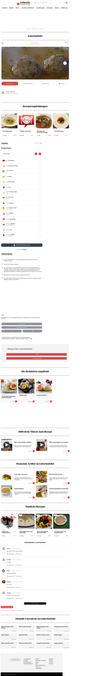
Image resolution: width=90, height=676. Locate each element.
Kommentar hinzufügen (7, 607)
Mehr (31, 338)
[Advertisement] (35, 415)
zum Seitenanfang (15, 659)
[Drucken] (32, 331)
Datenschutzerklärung (40, 665)
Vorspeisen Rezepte (25, 337)
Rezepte (4, 8)
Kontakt (37, 659)
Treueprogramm (27, 659)
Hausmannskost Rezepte (9, 338)
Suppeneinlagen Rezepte (22, 338)
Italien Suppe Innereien (25, 626)
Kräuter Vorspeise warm (43, 635)
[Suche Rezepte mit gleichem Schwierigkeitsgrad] (67, 43)
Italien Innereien (23, 635)
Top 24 (17, 8)
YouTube (51, 662)
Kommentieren (11, 565)
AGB (37, 663)
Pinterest (51, 660)
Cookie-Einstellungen (28, 663)
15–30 (2, 42)
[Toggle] (65, 3)
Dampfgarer (40, 8)
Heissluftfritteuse (28, 8)
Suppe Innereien (58, 643)
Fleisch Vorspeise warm (25, 643)
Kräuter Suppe (58, 635)
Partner (37, 662)
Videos (56, 8)
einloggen (13, 610)
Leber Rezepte (15, 337)
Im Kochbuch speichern (22, 327)
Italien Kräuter (5, 635)
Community (64, 8)
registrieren (20, 610)
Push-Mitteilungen (27, 662)
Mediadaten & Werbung (41, 660)
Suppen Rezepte (7, 337)
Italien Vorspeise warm (7, 643)
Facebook (51, 659)
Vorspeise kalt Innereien (43, 643)
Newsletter (25, 660)
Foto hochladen (21, 323)
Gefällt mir (19, 565)
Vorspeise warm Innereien (61, 626)
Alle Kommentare (35, 603)
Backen (11, 8)
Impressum (38, 666)
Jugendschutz (39, 668)
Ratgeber (50, 8)
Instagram (51, 663)
